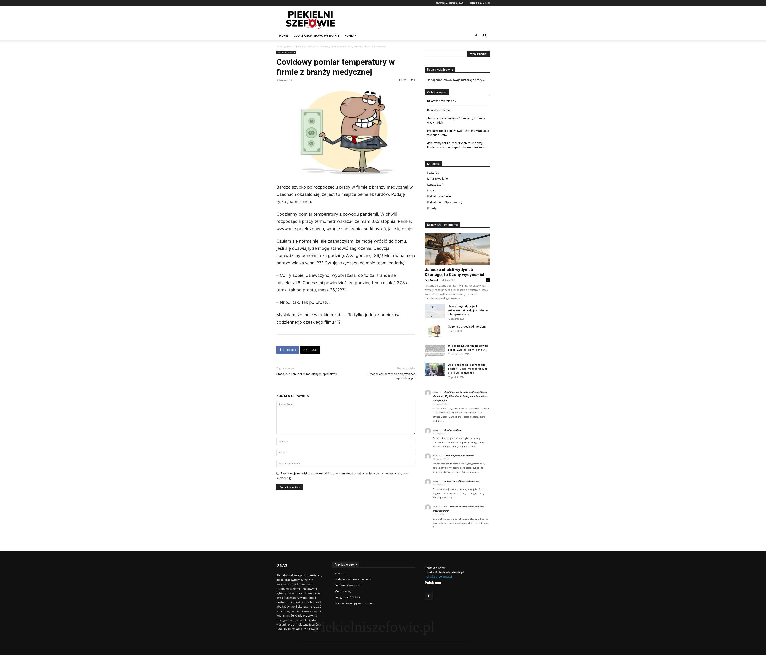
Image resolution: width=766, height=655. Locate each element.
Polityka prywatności (438, 576)
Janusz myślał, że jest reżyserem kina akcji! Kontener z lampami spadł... (468, 310)
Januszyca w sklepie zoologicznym (461, 480)
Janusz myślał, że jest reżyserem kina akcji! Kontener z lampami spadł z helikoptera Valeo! (456, 145)
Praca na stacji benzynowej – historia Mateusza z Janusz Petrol (458, 132)
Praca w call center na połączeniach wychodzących (391, 376)
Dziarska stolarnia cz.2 (441, 101)
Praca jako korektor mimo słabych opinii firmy (306, 374)
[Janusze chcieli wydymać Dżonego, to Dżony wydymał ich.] (457, 249)
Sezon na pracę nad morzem (467, 326)
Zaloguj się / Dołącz (480, 2)
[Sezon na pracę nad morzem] (435, 331)
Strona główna (284, 46)
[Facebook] (476, 35)
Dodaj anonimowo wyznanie (316, 35)
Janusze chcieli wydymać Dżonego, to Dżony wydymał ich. (456, 120)
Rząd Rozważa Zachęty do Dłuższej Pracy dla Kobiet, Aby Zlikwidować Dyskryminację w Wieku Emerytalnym (460, 396)
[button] (485, 36)
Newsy (431, 190)
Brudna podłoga (453, 429)
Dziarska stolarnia (438, 110)
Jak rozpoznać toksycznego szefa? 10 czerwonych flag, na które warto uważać (468, 368)
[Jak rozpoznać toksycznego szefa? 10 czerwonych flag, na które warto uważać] (435, 370)
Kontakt (351, 35)
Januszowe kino (437, 178)
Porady (431, 208)
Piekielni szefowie (306, 46)
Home (283, 35)
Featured (433, 172)
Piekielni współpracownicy (444, 202)
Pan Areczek (432, 279)
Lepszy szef (434, 184)
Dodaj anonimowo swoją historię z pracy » (456, 80)
